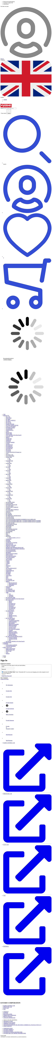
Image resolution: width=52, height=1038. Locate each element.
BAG (7, 578)
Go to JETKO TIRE (10, 591)
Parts (10, 459)
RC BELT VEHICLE (10, 420)
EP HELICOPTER (13, 637)
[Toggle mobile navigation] (1, 103)
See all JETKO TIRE (10, 597)
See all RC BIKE (9, 506)
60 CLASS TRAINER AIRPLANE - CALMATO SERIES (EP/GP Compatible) (23, 521)
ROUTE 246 (9, 432)
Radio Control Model (10, 648)
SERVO (8, 535)
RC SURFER (9, 514)
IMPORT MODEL (13, 615)
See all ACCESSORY (11, 550)
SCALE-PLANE (12, 626)
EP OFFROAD (9, 444)
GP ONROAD (9, 448)
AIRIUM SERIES (13, 621)
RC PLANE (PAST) (10, 618)
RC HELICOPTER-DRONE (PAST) (14, 636)
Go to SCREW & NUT (11, 551)
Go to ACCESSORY (10, 530)
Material (7, 653)
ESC (7, 534)
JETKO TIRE (9, 433)
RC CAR (8, 416)
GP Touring (8, 450)
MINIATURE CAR (10, 649)
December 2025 (9, 491)
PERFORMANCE (13, 584)
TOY (10, 640)
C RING (8, 562)
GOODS (8, 587)
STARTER (8, 541)
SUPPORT (5, 643)
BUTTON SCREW (10, 557)
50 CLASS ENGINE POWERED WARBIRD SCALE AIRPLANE (21, 519)
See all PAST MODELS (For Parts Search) (15, 641)
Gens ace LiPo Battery (11, 426)
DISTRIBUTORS (7, 642)
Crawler (7, 443)
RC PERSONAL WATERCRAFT (13, 515)
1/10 (10, 593)
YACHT (10, 614)
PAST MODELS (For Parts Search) (13, 435)
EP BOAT (8, 512)
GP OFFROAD (9, 447)
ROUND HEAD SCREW (11, 553)
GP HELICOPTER (13, 639)
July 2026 (8, 467)
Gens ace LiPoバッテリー (14, 537)
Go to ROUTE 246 (10, 580)
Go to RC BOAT (9, 510)
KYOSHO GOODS (10, 427)
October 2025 (9, 498)
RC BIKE (8, 419)
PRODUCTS (6, 415)
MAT (7, 576)
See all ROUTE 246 (10, 590)
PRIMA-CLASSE (13, 631)
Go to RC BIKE (9, 503)
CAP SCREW (9, 558)
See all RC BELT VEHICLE (12, 509)
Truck (7, 453)
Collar (7, 567)
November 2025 (9, 495)
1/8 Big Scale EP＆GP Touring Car (13, 452)
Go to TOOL (9, 569)
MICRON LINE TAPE (11, 545)
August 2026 (9, 463)
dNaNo (10, 602)
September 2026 (9, 460)
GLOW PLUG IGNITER (11, 542)
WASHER (8, 565)
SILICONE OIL (9, 543)
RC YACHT (8, 513)
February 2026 (9, 484)
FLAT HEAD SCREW (11, 556)
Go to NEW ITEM (10, 456)
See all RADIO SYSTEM (11, 529)
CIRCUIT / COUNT (10, 546)
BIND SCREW (9, 554)
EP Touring (8, 449)
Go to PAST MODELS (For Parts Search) (15, 598)
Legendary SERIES (10, 442)
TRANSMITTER (10, 525)
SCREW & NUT (9, 430)
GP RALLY (11, 609)
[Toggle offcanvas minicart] (27, 283)
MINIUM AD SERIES (14, 624)
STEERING (11, 585)
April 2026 (8, 477)
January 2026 (9, 487)
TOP (4, 414)
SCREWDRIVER (10, 570)
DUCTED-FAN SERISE (14, 629)
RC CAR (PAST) (10, 600)
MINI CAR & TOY (7, 647)
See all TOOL (9, 579)
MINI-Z (7, 437)
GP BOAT (11, 613)
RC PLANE (8, 422)
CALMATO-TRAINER (14, 620)
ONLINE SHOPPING (11, 646)
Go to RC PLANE (10, 518)
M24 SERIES (12, 623)
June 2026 (8, 470)
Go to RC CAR (9, 436)
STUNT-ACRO (12, 628)
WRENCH (8, 572)
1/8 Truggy (11, 596)
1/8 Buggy (11, 595)
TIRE (7, 592)
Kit (9, 458)
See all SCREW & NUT (11, 568)
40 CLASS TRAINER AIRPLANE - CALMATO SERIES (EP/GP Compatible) (23, 520)
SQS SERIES (12, 619)
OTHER (10, 617)
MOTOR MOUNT (13, 582)
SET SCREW (9, 559)
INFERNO (8, 441)
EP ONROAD (9, 446)
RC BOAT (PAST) (10, 610)
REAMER (8, 573)
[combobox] (10, 108)
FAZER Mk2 (9, 438)
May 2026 (8, 474)
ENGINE (8, 540)
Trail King (8, 508)
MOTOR (8, 532)
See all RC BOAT (10, 516)
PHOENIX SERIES (13, 632)
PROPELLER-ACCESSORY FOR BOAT (15, 548)
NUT (7, 564)
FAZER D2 (8, 440)
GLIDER (11, 630)
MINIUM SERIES (13, 625)
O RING (8, 563)
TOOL (7, 431)
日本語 (5, 99)
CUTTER (8, 574)
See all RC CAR (9, 454)
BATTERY (8, 536)
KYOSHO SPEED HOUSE (12, 425)
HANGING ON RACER (11, 504)
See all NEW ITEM (10, 502)
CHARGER (8, 539)
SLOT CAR (8, 651)
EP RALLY (11, 606)
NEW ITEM (8, 418)
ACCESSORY (9, 429)
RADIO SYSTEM (10, 424)
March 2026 (8, 480)
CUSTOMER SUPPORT (11, 645)
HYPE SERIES (12, 634)
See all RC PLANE (10, 523)
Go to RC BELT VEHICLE (12, 507)
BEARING (8, 552)
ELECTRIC (8, 527)
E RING (8, 561)
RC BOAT (8, 421)
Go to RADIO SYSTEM (11, 524)
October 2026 (9, 457)
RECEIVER (8, 526)
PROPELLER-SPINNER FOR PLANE (14, 547)
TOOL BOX (9, 575)
